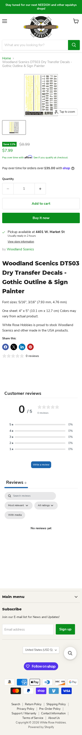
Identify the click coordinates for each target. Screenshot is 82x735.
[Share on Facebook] (5, 347)
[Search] (74, 45)
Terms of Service (32, 718)
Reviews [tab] (16, 482)
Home (6, 58)
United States (39, 650)
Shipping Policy (56, 704)
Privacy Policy (25, 709)
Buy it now (41, 218)
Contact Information (53, 713)
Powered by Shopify (41, 727)
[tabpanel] (41, 533)
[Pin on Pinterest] (30, 347)
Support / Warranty (24, 713)
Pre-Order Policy (50, 709)
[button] (41, 424)
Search (15, 704)
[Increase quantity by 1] (40, 188)
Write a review (41, 464)
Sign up (65, 629)
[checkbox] (15, 515)
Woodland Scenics (20, 249)
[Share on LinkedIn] (22, 347)
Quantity (8, 179)
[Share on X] (13, 347)
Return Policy (33, 704)
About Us (54, 718)
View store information (21, 241)
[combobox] (35, 45)
